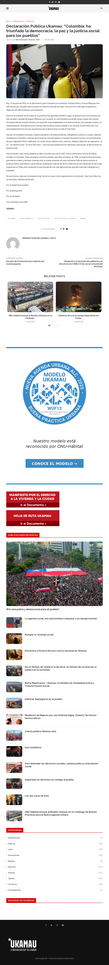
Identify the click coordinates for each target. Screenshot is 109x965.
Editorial (55, 844)
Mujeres (55, 861)
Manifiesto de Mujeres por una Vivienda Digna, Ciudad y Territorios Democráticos (61, 716)
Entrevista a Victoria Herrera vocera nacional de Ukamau (56, 651)
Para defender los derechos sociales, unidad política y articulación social (61, 765)
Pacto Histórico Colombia (64, 218)
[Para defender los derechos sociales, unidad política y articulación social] (14, 767)
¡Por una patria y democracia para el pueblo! (32, 609)
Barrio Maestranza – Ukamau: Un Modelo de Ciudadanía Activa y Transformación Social (59, 684)
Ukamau (83, 218)
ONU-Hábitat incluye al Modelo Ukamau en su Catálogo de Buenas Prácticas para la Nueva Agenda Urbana (61, 813)
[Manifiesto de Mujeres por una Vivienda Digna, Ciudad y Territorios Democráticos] (14, 719)
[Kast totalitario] (14, 751)
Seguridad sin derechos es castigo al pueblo (49, 779)
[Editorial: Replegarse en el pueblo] (14, 703)
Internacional (19, 21)
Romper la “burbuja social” (39, 634)
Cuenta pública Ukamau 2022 (40, 731)
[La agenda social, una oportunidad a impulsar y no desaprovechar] (14, 622)
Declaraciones (55, 838)
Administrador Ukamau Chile (28, 40)
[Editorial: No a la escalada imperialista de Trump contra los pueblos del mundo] (78, 297)
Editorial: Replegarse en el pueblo (43, 699)
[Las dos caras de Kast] (14, 799)
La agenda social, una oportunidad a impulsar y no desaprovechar (61, 618)
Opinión (55, 878)
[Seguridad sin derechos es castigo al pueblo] (14, 783)
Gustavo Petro (44, 218)
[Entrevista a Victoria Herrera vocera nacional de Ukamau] (14, 654)
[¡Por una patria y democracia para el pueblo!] (54, 574)
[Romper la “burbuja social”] (14, 638)
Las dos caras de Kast (37, 796)
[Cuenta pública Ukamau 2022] (14, 735)
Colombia (11, 218)
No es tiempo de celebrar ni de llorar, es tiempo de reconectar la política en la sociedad (61, 668)
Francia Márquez (26, 218)
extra (8, 21)
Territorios (55, 884)
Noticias (30, 21)
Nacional (55, 867)
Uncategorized (55, 890)
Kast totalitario (33, 747)
